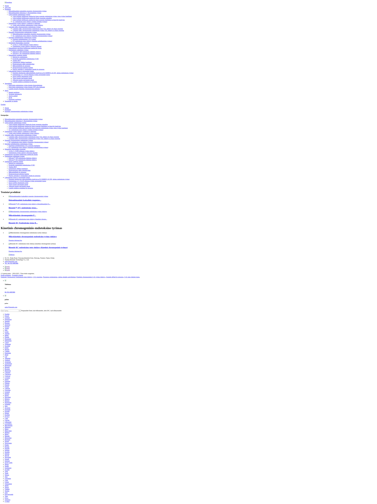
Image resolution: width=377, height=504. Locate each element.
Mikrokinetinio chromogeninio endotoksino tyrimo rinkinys (33, 237)
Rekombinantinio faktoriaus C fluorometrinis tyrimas (25, 13)
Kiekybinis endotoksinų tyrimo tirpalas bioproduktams (25, 85)
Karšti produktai (6, 275)
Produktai (8, 9)
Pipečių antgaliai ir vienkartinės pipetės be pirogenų (28, 69)
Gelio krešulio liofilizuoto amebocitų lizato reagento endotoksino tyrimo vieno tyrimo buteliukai (42, 16)
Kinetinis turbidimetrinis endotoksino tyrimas (22, 37)
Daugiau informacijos (15, 240)
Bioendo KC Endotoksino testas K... (23, 223)
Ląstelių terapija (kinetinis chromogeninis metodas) (24, 89)
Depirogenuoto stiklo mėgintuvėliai (23, 64)
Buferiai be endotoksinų (20, 57)
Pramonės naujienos (15, 99)
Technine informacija (15, 94)
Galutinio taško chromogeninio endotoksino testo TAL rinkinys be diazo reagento (38, 29)
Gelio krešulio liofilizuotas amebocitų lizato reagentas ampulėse (32, 18)
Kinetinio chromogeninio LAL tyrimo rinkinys (90, 277)
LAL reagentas (37, 277)
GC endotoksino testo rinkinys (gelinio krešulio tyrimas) (30, 21)
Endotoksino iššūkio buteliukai (22, 62)
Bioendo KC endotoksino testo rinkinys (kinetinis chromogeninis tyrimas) (38, 247)
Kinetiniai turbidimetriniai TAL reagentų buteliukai (24, 145)
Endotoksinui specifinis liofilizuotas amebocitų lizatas (25, 48)
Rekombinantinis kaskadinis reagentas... (25, 200)
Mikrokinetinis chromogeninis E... (22, 215)
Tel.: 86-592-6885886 (11, 263)
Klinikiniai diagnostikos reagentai (19, 43)
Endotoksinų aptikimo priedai (18, 55)
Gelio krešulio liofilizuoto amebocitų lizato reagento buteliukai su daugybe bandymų (39, 20)
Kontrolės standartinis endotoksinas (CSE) (26, 59)
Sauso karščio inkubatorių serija (22, 76)
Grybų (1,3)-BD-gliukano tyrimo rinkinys (25, 44)
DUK (10, 97)
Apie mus (8, 7)
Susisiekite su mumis (11, 101)
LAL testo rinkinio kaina (132, 277)
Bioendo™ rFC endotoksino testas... (23, 208)
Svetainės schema (17, 275)
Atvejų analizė (13, 96)
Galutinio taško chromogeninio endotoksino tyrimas (25, 27)
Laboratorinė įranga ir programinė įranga (21, 71)
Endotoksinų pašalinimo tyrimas (18, 50)
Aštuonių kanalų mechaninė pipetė (23, 80)
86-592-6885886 (10, 292)
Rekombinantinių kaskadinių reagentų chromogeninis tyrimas (28, 11)
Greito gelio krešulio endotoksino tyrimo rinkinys (28, 25)
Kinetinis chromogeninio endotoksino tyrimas (23, 32)
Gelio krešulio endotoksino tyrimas (19, 14)
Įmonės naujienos (14, 92)
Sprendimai (8, 83)
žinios (6, 90)
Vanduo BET (17, 60)
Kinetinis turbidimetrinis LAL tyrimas (24, 39)
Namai (7, 6)
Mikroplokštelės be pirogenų (21, 66)
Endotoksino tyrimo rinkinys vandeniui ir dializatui (24, 23)
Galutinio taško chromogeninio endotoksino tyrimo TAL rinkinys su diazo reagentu (38, 30)
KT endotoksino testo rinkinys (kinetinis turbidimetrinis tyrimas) (32, 41)
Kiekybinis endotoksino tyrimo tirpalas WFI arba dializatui (27, 87)
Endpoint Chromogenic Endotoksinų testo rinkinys (16, 277)
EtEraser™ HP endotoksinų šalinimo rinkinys (27, 52)
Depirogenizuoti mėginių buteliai (23, 67)
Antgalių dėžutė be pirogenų (115, 277)
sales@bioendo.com (11, 261)
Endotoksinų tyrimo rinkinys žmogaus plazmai (27, 46)
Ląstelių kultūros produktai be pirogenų (25, 82)
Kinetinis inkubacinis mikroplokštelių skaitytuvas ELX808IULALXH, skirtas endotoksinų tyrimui (43, 73)
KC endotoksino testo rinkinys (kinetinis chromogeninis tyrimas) (32, 36)
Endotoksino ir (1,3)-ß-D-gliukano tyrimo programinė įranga (31, 75)
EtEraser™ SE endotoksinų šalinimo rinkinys (27, 53)
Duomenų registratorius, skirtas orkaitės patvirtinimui (59, 277)
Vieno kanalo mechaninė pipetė (22, 78)
